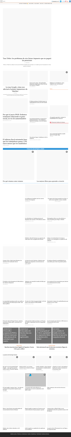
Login (70, 1)
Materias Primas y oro (48, 3)
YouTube (67, 1)
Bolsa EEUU (42, 3)
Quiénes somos (13, 434)
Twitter (64, 1)
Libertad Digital (59, 434)
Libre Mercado (35, 1)
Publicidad (39, 434)
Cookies (29, 434)
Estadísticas (33, 434)
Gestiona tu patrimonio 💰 (23, 3)
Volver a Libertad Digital (55, 1)
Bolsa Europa (36, 3)
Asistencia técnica (45, 434)
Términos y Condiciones (22, 434)
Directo (61, 1)
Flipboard (65, 1)
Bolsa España (31, 3)
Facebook (63, 1)
